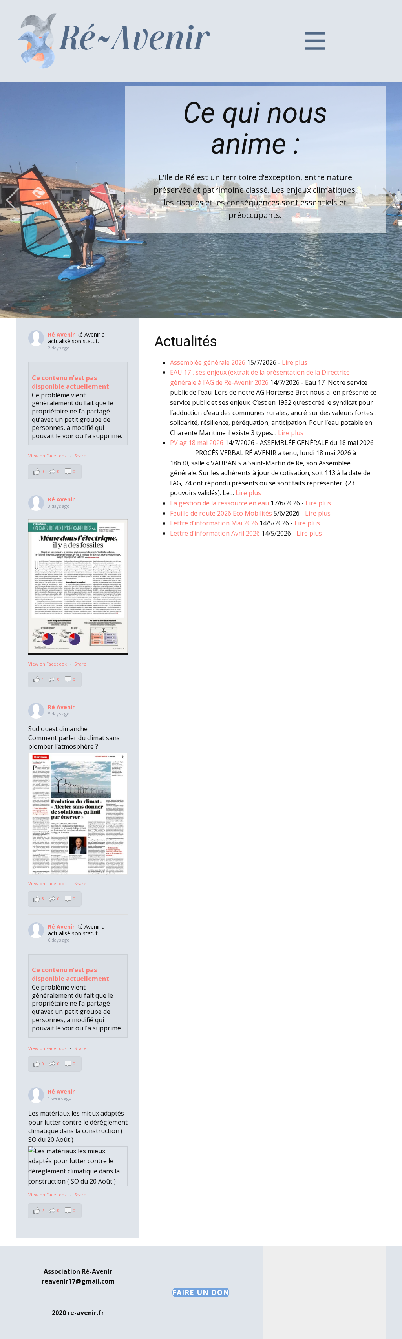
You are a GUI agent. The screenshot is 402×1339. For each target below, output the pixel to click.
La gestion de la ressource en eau (219, 503)
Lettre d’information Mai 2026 (214, 523)
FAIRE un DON (200, 1292)
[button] (13, 200)
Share (80, 456)
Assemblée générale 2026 (207, 362)
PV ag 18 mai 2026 (196, 442)
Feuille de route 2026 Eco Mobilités (221, 513)
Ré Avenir (61, 334)
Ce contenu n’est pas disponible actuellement (70, 382)
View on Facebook (48, 456)
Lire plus (294, 362)
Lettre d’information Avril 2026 (215, 533)
